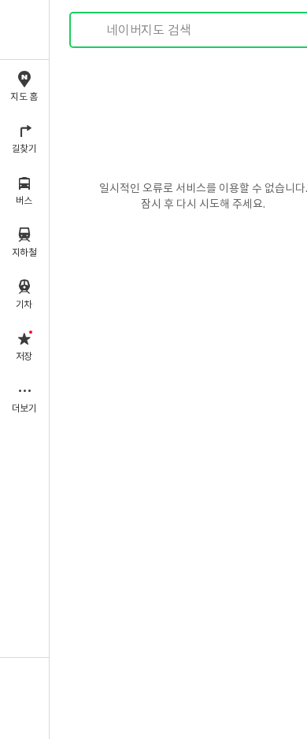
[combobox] (203, 29)
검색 (93, 30)
